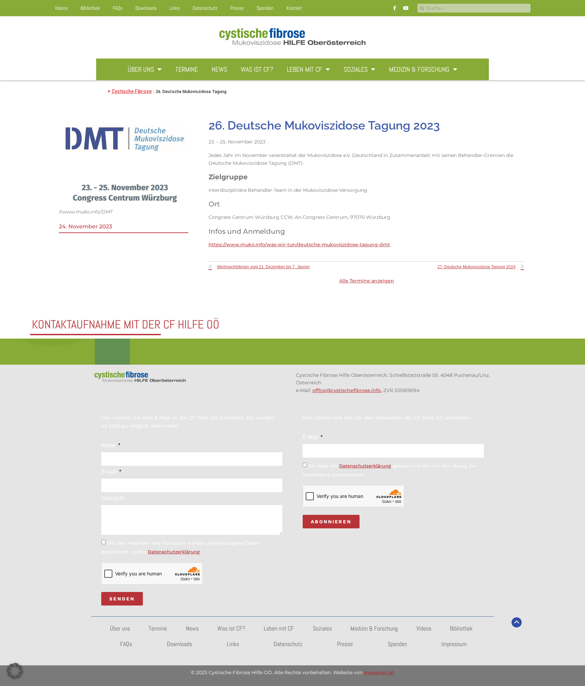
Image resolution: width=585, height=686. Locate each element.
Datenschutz (205, 8)
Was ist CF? (257, 69)
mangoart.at (379, 672)
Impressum (454, 644)
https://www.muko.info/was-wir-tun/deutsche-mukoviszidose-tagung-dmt (299, 245)
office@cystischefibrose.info (346, 390)
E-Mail (311, 437)
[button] (15, 671)
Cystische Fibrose (132, 91)
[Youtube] (406, 8)
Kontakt (294, 8)
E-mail (109, 472)
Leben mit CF (304, 69)
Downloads (146, 8)
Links (175, 8)
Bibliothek (90, 8)
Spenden (265, 8)
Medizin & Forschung (419, 69)
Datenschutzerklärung (174, 551)
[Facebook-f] (394, 8)
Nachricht (112, 498)
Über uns (141, 69)
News (219, 69)
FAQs (118, 8)
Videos (61, 8)
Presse (237, 8)
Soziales (356, 69)
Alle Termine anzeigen (366, 281)
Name (109, 445)
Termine (186, 69)
